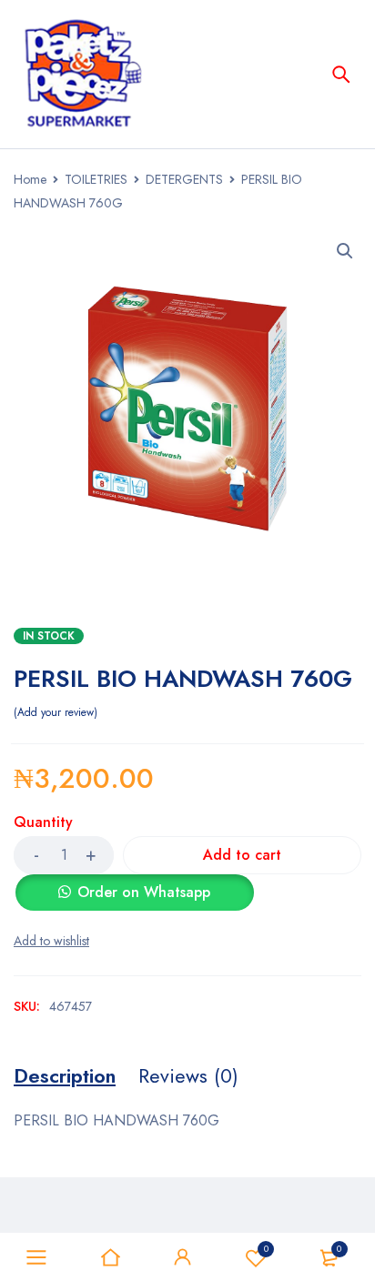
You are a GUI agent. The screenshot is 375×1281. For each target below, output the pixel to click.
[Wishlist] (51, 941)
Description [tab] (65, 1075)
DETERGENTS (184, 179)
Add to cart (242, 854)
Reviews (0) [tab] (188, 1075)
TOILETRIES (96, 179)
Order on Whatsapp (143, 892)
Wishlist (266, 1249)
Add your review (55, 712)
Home (30, 179)
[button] (345, 251)
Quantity (43, 822)
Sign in (183, 1257)
